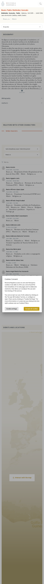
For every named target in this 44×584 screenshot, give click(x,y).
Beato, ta (6, 19)
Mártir (14, 19)
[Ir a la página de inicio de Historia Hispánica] (10, 3)
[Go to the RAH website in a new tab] (2, 3)
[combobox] (22, 27)
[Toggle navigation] (40, 3)
